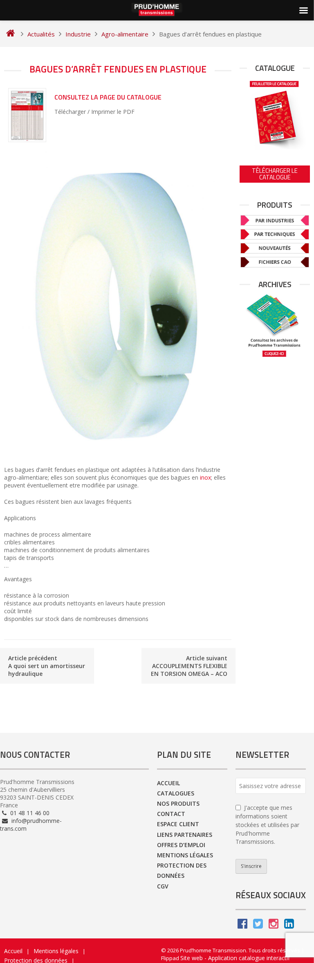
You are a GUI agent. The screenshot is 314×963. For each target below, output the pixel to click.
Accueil (168, 783)
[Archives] (275, 325)
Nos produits (178, 803)
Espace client (178, 824)
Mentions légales (185, 855)
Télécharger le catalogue (275, 174)
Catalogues (175, 793)
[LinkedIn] (289, 925)
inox (205, 477)
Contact (171, 814)
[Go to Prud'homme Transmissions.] (10, 34)
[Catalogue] (275, 113)
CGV (162, 886)
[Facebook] (242, 925)
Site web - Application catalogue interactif (235, 958)
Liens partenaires (184, 834)
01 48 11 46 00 (29, 813)
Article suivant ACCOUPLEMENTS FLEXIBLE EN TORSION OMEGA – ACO (189, 665)
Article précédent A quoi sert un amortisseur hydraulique (46, 665)
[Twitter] (258, 925)
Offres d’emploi (181, 845)
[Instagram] (273, 925)
